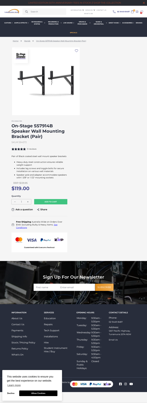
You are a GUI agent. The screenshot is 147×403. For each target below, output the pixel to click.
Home (15, 41)
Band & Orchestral (99, 23)
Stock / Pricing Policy (23, 342)
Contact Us (17, 324)
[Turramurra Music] (11, 11)
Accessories (127, 23)
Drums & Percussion (82, 23)
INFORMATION (76, 10)
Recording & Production (53, 23)
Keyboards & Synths (36, 23)
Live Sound (67, 23)
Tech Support (51, 330)
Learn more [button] (14, 385)
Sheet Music (114, 23)
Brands (139, 23)
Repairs (48, 324)
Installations (51, 336)
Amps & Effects (20, 23)
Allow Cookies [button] (38, 393)
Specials (73, 33)
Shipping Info (19, 336)
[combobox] (44, 11)
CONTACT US (101, 10)
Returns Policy (19, 348)
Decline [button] (10, 393)
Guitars (7, 23)
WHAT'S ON (88, 14)
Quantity (16, 196)
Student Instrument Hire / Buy (55, 350)
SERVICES (89, 10)
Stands (27, 41)
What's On (17, 354)
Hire (46, 342)
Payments (17, 330)
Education (50, 318)
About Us (16, 318)
